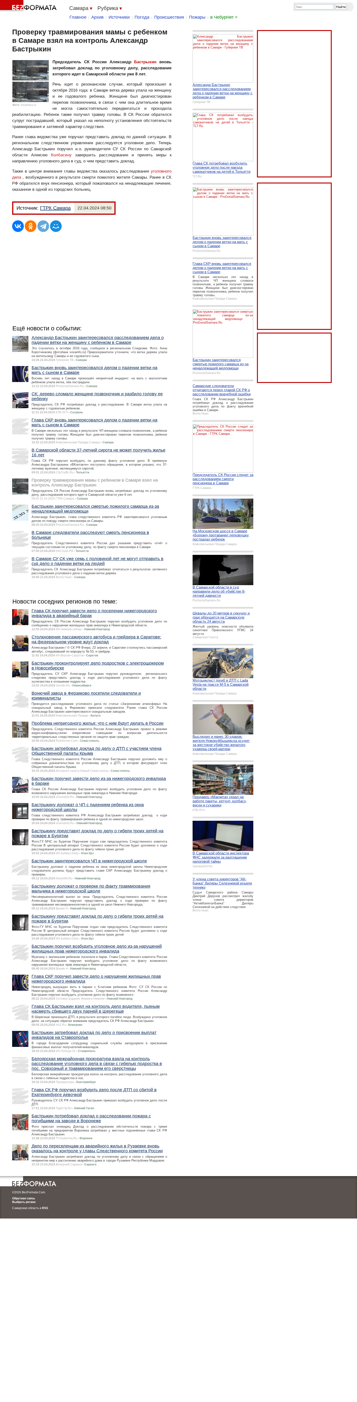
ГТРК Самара (55, 208)
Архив (97, 17)
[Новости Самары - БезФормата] (29, 6)
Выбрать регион (23, 1202)
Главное (77, 17)
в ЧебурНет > (224, 17)
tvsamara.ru (28, 105)
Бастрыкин (145, 62)
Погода (142, 17)
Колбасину (61, 155)
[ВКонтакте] (18, 226)
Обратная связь (23, 1198)
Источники (119, 17)
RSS (45, 1208)
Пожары (197, 17)
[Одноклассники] (30, 226)
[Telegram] (43, 226)
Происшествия (169, 17)
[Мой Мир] (56, 226)
